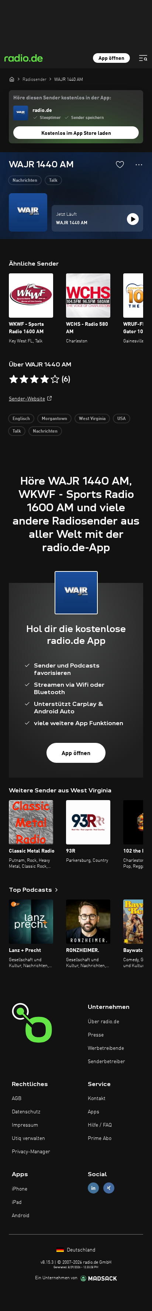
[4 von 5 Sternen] (44, 379)
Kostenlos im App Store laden (76, 133)
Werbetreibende (106, 1048)
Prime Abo (99, 1138)
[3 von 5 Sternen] (34, 379)
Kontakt (97, 1098)
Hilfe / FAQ (100, 1125)
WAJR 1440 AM (71, 223)
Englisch (21, 419)
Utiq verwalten (28, 1138)
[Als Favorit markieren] (120, 164)
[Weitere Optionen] (139, 164)
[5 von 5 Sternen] (55, 379)
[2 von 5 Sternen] (24, 379)
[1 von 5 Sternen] (13, 379)
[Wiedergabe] (133, 219)
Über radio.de (103, 1021)
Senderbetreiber (106, 1061)
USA (121, 419)
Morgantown (54, 419)
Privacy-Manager (31, 1151)
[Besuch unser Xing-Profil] (109, 1188)
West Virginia (92, 419)
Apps (93, 1111)
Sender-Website (27, 399)
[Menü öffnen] (143, 58)
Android (21, 1215)
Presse (96, 1035)
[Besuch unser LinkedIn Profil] (93, 1188)
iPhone (19, 1189)
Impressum (25, 1125)
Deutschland (80, 1250)
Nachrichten (25, 180)
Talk (53, 180)
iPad (17, 1202)
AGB (16, 1098)
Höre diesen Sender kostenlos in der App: (62, 97)
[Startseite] (12, 79)
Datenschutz (26, 1111)
